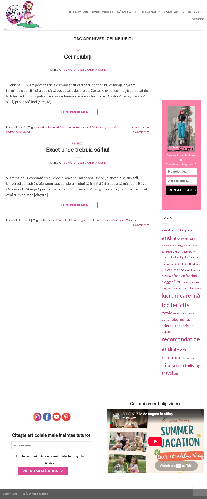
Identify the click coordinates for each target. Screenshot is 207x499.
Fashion (171, 11)
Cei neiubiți (77, 56)
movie (167, 312)
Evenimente (102, 11)
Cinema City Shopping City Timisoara (180, 257)
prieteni (168, 325)
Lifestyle (191, 11)
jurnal (188, 288)
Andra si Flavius (186, 238)
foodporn (194, 282)
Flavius (184, 282)
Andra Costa (97, 69)
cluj (163, 264)
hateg (165, 288)
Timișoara (132, 220)
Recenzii (149, 11)
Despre (197, 19)
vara (176, 373)
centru (77, 220)
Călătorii (126, 11)
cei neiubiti (52, 127)
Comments (141, 131)
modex (99, 220)
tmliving (192, 365)
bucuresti (167, 251)
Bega (46, 220)
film (176, 281)
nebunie (176, 319)
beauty (165, 245)
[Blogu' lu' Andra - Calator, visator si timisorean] (31, 15)
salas (184, 358)
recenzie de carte (117, 127)
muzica (165, 320)
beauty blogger (177, 245)
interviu (180, 288)
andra (169, 237)
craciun (170, 264)
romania (110, 220)
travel (167, 373)
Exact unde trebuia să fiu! (77, 149)
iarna (171, 288)
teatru (190, 358)
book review (192, 245)
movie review (183, 313)
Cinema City (188, 251)
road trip (181, 349)
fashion (179, 276)
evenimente (174, 270)
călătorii (183, 263)
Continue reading (77, 112)
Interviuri (78, 11)
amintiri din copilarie (181, 230)
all (169, 230)
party (187, 320)
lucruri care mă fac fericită (89, 127)
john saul (65, 127)
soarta (120, 220)
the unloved (22, 131)
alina (164, 230)
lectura (196, 288)
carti (77, 50)
